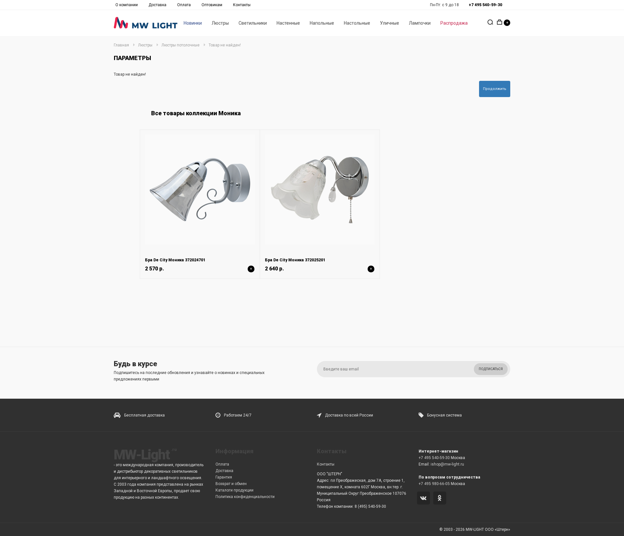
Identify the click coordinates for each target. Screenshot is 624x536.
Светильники (253, 23)
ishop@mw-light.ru (447, 464)
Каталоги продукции (234, 490)
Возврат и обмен (231, 483)
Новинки (193, 23)
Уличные (389, 23)
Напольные (322, 23)
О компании (126, 5)
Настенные (288, 23)
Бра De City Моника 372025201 (295, 260)
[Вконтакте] (424, 498)
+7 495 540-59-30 (434, 457)
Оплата (184, 5)
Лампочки (420, 23)
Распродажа (454, 23)
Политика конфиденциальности (245, 496)
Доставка (157, 5)
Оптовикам (212, 5)
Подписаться (491, 369)
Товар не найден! (225, 45)
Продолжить (494, 89)
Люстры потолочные (181, 45)
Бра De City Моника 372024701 (175, 260)
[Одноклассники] (440, 498)
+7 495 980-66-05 (434, 483)
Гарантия (223, 477)
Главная (121, 45)
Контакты (242, 5)
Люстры (220, 23)
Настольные (357, 23)
